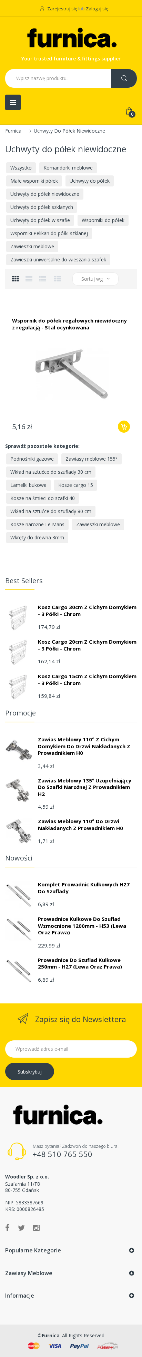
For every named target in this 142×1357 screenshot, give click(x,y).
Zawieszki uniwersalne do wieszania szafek (58, 259)
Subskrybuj (30, 1071)
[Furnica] (71, 38)
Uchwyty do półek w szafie (40, 220)
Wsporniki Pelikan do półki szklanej (49, 233)
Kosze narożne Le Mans (37, 524)
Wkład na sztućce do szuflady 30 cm (50, 472)
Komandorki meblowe (68, 167)
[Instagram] (36, 1227)
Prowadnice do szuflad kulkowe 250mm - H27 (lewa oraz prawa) (80, 963)
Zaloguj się (97, 9)
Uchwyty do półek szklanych (41, 207)
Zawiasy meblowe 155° (91, 458)
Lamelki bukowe (28, 485)
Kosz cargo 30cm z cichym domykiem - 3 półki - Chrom (87, 610)
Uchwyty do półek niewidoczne (44, 194)
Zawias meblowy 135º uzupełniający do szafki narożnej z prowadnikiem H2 (84, 787)
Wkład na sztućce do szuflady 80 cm (50, 511)
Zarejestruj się (62, 9)
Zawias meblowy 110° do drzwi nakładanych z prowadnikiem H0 (80, 824)
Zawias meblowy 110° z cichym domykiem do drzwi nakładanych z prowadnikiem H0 (84, 746)
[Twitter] (21, 1227)
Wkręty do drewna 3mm (37, 537)
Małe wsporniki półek (34, 180)
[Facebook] (7, 1227)
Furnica (13, 130)
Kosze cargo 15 (75, 485)
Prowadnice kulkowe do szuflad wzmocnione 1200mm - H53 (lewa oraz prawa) (82, 925)
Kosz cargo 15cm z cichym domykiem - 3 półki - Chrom (87, 679)
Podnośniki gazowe (32, 458)
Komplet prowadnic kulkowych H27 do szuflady (84, 888)
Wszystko (21, 167)
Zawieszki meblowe (32, 246)
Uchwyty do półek (90, 180)
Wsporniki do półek (103, 220)
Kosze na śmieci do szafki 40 (42, 498)
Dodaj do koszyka (124, 427)
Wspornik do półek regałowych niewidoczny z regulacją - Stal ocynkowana (69, 324)
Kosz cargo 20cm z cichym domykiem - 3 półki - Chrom (87, 645)
